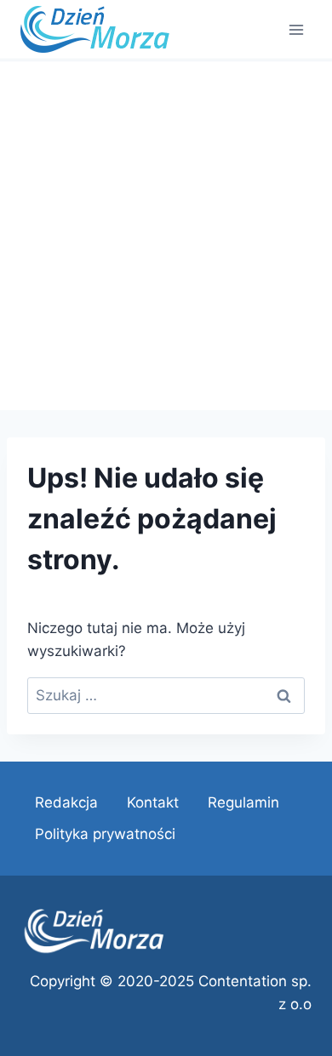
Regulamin (243, 802)
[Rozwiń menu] (296, 29)
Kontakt (153, 802)
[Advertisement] (166, 236)
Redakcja (66, 802)
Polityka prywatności (105, 833)
